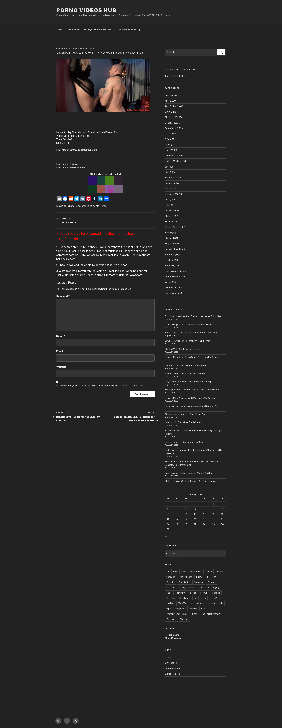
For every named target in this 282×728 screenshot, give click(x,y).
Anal (167, 101)
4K (167, 571)
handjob (216, 592)
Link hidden (76, 150)
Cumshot (171, 587)
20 (195, 519)
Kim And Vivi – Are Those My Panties (183, 349)
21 (204, 519)
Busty (199, 577)
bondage (170, 577)
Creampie (199, 582)
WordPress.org (172, 674)
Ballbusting (195, 571)
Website (61, 366)
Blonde (208, 571)
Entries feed (171, 662)
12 (186, 514)
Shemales (170, 254)
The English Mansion (211, 614)
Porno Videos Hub (86, 10)
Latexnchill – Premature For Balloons (183, 422)
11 (177, 514)
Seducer (88, 49)
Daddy (182, 587)
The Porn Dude (189, 69)
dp (207, 587)
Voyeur (168, 282)
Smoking (169, 260)
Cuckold (211, 582)
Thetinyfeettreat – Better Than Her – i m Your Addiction (192, 389)
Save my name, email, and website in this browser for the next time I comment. (99, 385)
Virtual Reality (171, 276)
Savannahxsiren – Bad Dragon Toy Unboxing (186, 442)
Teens (168, 265)
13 (195, 514)
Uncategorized (172, 271)
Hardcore (169, 183)
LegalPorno (215, 598)
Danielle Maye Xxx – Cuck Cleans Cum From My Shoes (191, 357)
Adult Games (171, 95)
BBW (167, 112)
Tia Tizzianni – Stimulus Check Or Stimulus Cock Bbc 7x (191, 332)
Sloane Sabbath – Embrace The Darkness (185, 373)
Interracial (170, 194)
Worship (184, 619)
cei (215, 577)
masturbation (198, 603)
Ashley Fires (99, 205)
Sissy (194, 614)
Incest (168, 188)
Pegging (193, 608)
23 (222, 519)
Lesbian (169, 210)
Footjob (193, 592)
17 (168, 519)
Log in (168, 657)
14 (204, 514)
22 (213, 519)
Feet (167, 150)
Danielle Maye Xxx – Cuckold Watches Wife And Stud (191, 398)
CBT (208, 577)
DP (166, 139)
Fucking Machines (174, 161)
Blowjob (220, 571)
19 (186, 519)
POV (203, 608)
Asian (184, 571)
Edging (216, 587)
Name (60, 336)
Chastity (170, 582)
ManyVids (183, 603)
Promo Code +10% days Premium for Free (89, 29)
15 (213, 514)
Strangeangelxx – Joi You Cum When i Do (185, 414)
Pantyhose (179, 608)
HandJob (169, 177)
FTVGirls (204, 592)
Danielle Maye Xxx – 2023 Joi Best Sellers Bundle (189, 324)
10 (168, 514)
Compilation (171, 128)
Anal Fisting (170, 106)
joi (195, 598)
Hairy (167, 172)
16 (222, 514)
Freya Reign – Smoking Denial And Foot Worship (188, 381)
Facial (169, 592)
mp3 (168, 608)
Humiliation (184, 598)
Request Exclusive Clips (129, 29)
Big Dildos (170, 117)
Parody (168, 232)
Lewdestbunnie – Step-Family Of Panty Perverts (188, 341)
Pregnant (169, 243)
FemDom (80, 205)
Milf (166, 221)
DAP (167, 133)
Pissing (168, 238)
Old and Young (172, 227)
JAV (166, 199)
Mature (168, 216)
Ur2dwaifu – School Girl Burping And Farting (185, 365)
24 (168, 524)
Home (59, 29)
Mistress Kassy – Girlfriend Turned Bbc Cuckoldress (190, 481)
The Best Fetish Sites (175, 76)
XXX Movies (171, 293)
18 (177, 519)
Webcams (170, 287)
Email (60, 351)
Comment (63, 296)
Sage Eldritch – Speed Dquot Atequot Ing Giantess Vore (192, 406)
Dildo (200, 587)
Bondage (169, 123)
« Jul (166, 536)
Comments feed (173, 668)
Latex (168, 205)
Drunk (168, 144)
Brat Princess (185, 577)
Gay (166, 166)
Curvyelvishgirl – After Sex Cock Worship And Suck (189, 473)
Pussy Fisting (171, 249)
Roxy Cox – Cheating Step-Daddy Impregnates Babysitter (193, 316)
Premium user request (177, 614)
